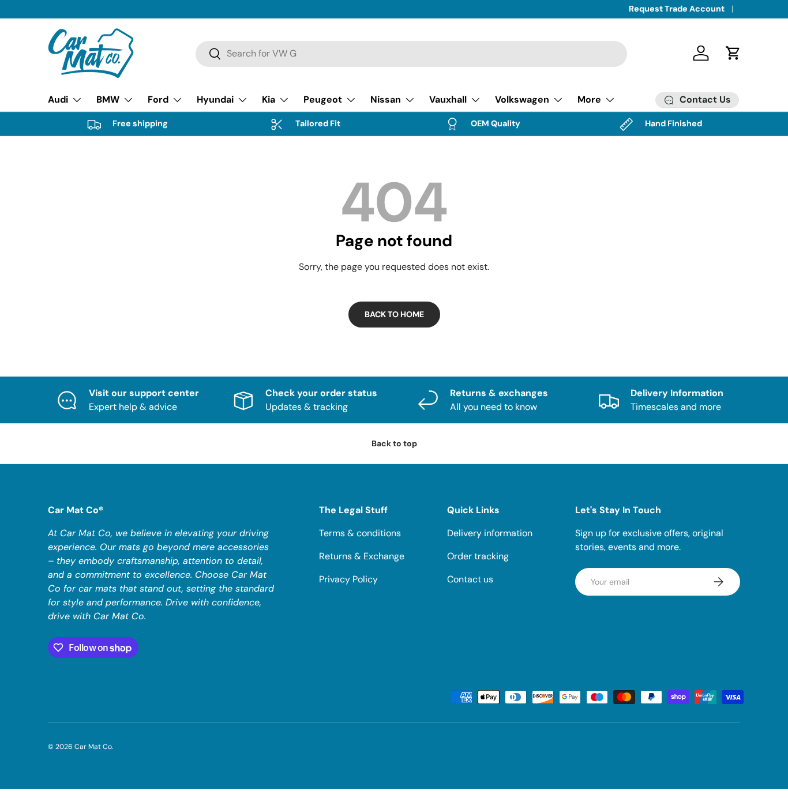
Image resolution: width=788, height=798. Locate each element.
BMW (107, 99)
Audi (58, 99)
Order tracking (478, 556)
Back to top (394, 443)
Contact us (470, 579)
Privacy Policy (348, 579)
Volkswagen (522, 99)
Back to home (394, 314)
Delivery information (489, 533)
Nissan (385, 99)
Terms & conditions (360, 533)
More (589, 99)
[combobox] (412, 53)
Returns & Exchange (361, 556)
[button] (733, 53)
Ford (158, 99)
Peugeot (322, 99)
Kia (268, 99)
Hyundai (215, 99)
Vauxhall (448, 99)
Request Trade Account (677, 8)
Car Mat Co (93, 746)
